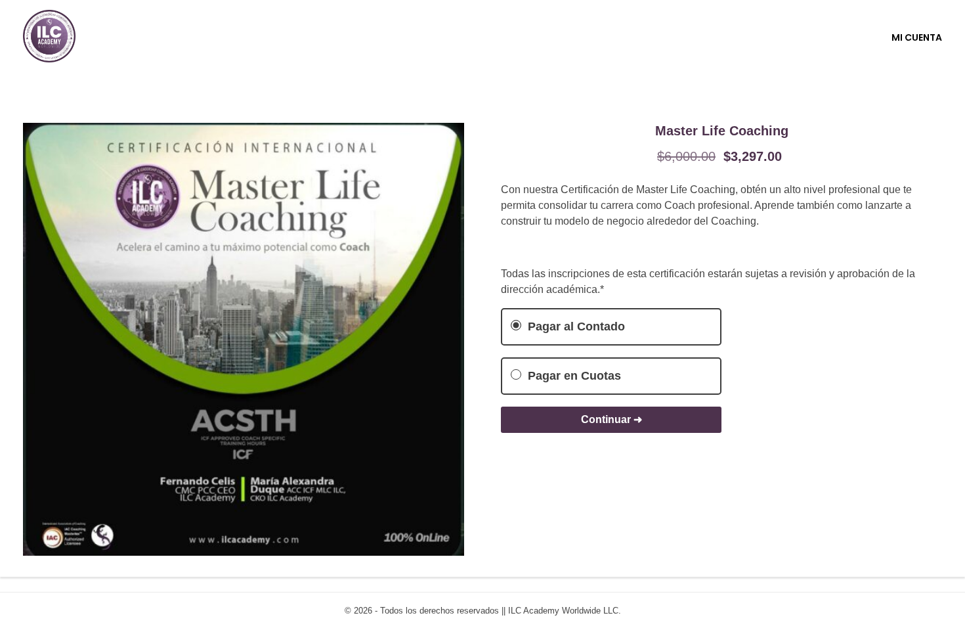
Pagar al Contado (575, 326)
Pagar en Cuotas (573, 375)
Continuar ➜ (611, 419)
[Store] (49, 36)
